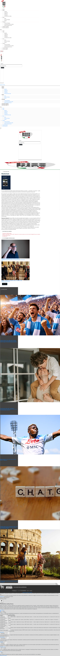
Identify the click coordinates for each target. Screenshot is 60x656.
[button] (19, 29)
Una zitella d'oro (4, 236)
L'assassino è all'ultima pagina (6, 233)
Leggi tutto (2, 596)
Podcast (3, 21)
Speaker (5, 11)
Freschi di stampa (7, 19)
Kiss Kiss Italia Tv (5, 27)
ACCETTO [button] (2, 597)
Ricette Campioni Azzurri (8, 25)
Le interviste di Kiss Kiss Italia (8, 24)
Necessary (3, 611)
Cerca (2, 63)
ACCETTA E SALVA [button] (3, 655)
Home (3, 9)
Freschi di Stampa (7, 44)
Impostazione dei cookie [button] (8, 596)
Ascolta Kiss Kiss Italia (7, 16)
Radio (3, 10)
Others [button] (1, 651)
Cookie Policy (30, 592)
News (3, 17)
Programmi (6, 12)
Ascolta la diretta (2, 84)
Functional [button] (2, 632)
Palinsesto (6, 13)
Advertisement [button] (2, 646)
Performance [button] (2, 637)
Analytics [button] (1, 641)
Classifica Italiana (5, 26)
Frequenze (6, 36)
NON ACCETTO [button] (6, 597)
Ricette (5, 20)
